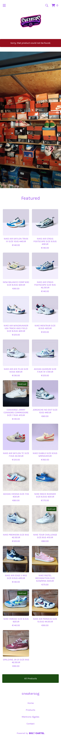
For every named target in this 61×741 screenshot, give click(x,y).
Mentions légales (30, 716)
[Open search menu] (46, 5)
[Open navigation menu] (4, 5)
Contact (30, 723)
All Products (30, 678)
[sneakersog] (30, 21)
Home (31, 703)
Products (30, 710)
